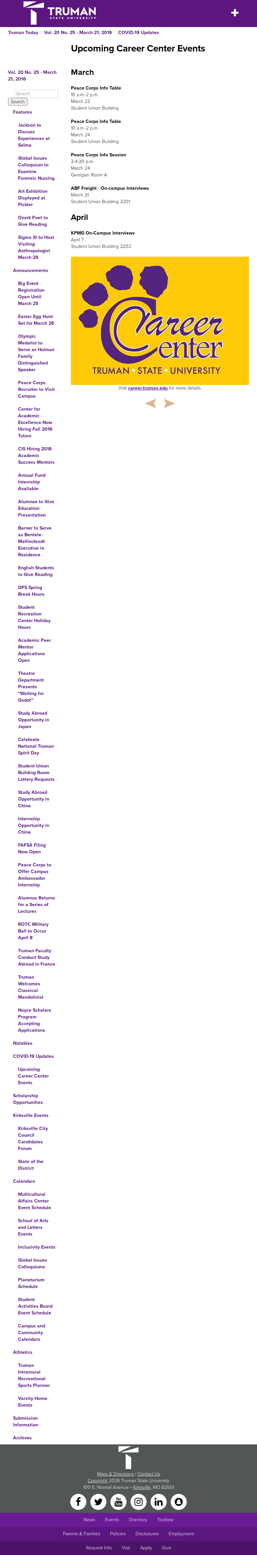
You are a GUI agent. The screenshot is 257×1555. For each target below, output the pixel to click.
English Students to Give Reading (36, 571)
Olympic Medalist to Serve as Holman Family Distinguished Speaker (36, 353)
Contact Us (149, 1474)
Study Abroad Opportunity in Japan (33, 719)
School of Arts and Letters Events (33, 1227)
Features (22, 112)
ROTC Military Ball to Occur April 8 (33, 931)
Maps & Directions (115, 1474)
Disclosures (147, 1534)
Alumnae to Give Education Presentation (36, 508)
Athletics (22, 1352)
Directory (138, 1520)
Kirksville (142, 1487)
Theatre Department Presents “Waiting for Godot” (31, 687)
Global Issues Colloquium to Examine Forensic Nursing (36, 168)
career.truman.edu (148, 388)
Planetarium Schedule (31, 1283)
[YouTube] (119, 1501)
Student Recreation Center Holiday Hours (34, 617)
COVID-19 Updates (138, 32)
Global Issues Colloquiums (32, 1263)
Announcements (30, 270)
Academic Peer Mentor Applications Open (34, 650)
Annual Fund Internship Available (32, 481)
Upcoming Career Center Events (33, 1076)
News (89, 1520)
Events (112, 1520)
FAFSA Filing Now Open (32, 848)
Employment (181, 1534)
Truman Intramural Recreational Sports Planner (34, 1375)
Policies (117, 1534)
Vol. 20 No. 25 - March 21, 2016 (78, 32)
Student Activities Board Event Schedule (35, 1306)
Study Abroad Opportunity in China (33, 799)
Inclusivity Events (37, 1247)
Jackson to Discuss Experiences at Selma (34, 135)
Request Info (99, 1548)
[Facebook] (79, 1501)
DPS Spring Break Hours (31, 591)
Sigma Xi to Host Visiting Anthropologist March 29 (36, 247)
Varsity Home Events (32, 1402)
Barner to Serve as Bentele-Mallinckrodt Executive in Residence (35, 541)
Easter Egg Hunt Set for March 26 (36, 320)
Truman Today (23, 32)
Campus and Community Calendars (31, 1332)
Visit (126, 1548)
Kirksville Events (31, 1115)
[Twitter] (99, 1501)
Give (166, 1548)
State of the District (31, 1165)
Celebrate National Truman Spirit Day (36, 746)
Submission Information (25, 1421)
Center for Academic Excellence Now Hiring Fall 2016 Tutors (35, 422)
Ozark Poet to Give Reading (33, 221)
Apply (146, 1548)
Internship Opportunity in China (33, 825)
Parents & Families (81, 1534)
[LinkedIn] (159, 1501)
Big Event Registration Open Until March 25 (31, 293)
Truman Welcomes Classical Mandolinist (31, 987)
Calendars (24, 1181)
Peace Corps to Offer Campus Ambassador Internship (34, 875)
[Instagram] (139, 1501)
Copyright (97, 1480)
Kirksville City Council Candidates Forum (33, 1138)
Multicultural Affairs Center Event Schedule (34, 1201)
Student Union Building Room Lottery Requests (36, 772)
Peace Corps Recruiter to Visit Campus (36, 389)
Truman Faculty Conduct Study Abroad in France (36, 957)
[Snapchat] (178, 1501)
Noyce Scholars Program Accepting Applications (34, 1020)
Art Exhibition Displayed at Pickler (33, 197)
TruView (165, 1520)
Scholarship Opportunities (28, 1099)
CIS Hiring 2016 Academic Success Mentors (36, 455)
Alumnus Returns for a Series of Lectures (36, 904)
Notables (22, 1043)
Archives (22, 1438)
